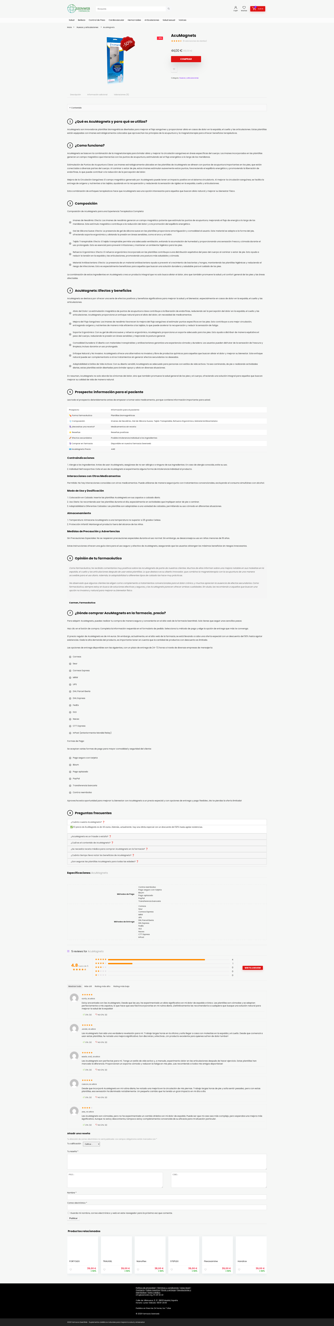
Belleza (81, 20)
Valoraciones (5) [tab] (121, 94)
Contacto (140, 1290)
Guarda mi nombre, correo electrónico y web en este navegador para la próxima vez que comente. (121, 1213)
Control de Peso (97, 20)
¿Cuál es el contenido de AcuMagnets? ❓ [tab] (92, 842)
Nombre (71, 1192)
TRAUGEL (107, 1261)
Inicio (69, 27)
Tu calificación (74, 1143)
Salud (71, 20)
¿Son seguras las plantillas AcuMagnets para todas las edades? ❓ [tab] (105, 861)
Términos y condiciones (168, 1288)
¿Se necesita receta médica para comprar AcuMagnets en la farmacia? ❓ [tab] (109, 848)
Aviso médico (154, 1292)
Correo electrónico (77, 1202)
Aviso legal (185, 1288)
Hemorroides (134, 20)
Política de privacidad (145, 1288)
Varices (182, 20)
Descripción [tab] (75, 94)
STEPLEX (174, 1261)
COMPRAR (186, 59)
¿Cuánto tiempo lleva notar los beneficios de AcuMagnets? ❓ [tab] (103, 855)
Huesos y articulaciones (87, 27)
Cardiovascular (116, 20)
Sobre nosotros (153, 1290)
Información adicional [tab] (97, 94)
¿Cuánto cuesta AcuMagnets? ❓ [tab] (88, 822)
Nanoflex (141, 1261)
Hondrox (242, 1261)
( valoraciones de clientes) (195, 41)
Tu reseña (72, 1151)
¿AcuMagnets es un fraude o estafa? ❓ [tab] (91, 836)
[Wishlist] (244, 8)
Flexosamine (211, 1261)
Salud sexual (169, 20)
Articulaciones (152, 20)
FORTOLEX (74, 1261)
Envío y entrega (169, 1290)
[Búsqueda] (169, 8)
